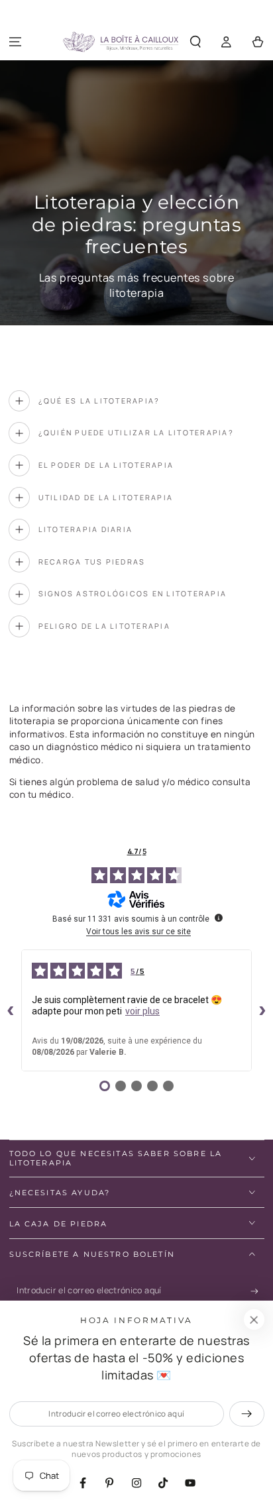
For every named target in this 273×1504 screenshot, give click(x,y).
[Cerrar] (254, 1320)
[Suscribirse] (257, 1291)
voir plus (142, 1011)
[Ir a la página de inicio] (120, 42)
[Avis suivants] (262, 1010)
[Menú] (15, 42)
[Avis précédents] (10, 1010)
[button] (195, 42)
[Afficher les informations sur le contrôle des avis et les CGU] (218, 917)
